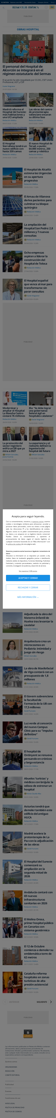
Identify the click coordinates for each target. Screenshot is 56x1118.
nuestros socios (38, 521)
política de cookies (14, 544)
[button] (28, 571)
